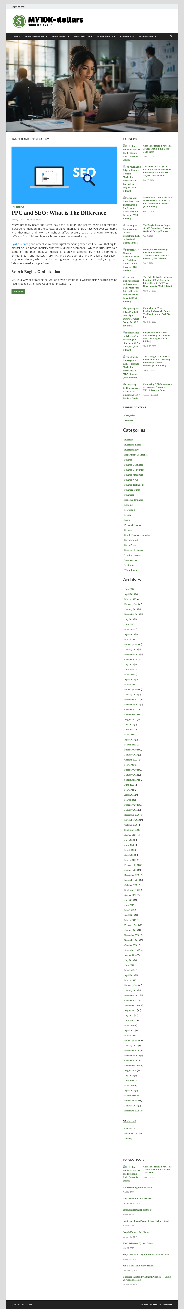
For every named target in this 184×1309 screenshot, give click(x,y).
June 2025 (129, 624)
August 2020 (130, 835)
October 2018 (130, 945)
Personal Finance (132, 525)
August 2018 (130, 955)
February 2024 (131, 689)
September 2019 (132, 890)
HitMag (168, 1304)
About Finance (145, 36)
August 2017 (130, 1010)
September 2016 (132, 1065)
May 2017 (129, 1025)
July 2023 (129, 724)
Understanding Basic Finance (137, 1187)
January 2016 (131, 1105)
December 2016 (131, 1050)
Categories (129, 415)
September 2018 (132, 950)
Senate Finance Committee (137, 535)
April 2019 (129, 915)
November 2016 (132, 1055)
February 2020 (131, 865)
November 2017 (132, 995)
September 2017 (132, 1005)
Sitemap (128, 1138)
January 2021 (131, 810)
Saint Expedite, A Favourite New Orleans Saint (146, 1221)
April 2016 (129, 1090)
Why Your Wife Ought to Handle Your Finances (146, 1254)
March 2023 (130, 744)
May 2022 (129, 765)
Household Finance (133, 500)
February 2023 (131, 749)
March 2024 (130, 684)
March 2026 (130, 599)
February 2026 (131, 604)
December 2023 (131, 699)
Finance (128, 460)
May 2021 (129, 790)
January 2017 (131, 1045)
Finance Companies (134, 470)
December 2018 (131, 935)
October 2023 (130, 709)
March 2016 (130, 1095)
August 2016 (130, 1070)
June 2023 (129, 729)
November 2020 (132, 820)
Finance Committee (34, 36)
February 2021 (131, 805)
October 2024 (130, 659)
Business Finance (132, 444)
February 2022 (131, 770)
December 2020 (131, 815)
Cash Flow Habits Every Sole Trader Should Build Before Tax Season (157, 149)
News (127, 520)
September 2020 (132, 830)
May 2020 (129, 850)
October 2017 (130, 1000)
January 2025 (131, 649)
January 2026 (131, 609)
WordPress (156, 1304)
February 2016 (131, 1100)
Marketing (129, 510)
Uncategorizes (131, 560)
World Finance (131, 570)
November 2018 (132, 940)
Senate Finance (105, 36)
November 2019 (132, 880)
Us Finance (125, 36)
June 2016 (129, 1080)
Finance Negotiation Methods (137, 1210)
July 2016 (129, 1075)
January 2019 (131, 930)
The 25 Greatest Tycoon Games (138, 1243)
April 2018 (129, 975)
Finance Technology (134, 485)
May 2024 (129, 674)
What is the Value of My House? (138, 1265)
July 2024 (129, 664)
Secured (128, 530)
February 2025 (131, 644)
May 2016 (129, 1085)
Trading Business (132, 555)
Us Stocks (129, 565)
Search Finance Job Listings (136, 1232)
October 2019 (130, 885)
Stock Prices (130, 545)
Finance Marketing (133, 475)
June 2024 (129, 669)
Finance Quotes (82, 36)
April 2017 (129, 1030)
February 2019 (131, 925)
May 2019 (129, 910)
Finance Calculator (133, 465)
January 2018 (131, 990)
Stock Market (131, 540)
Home (17, 36)
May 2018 (129, 970)
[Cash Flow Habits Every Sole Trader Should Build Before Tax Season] (132, 146)
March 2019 (130, 920)
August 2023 (130, 719)
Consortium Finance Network (137, 1198)
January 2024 (131, 694)
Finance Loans (59, 36)
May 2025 (129, 629)
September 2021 (132, 780)
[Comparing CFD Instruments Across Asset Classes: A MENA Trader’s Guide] (132, 384)
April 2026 (129, 594)
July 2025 (129, 619)
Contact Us (129, 1128)
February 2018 (131, 985)
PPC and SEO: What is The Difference (59, 213)
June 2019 (129, 905)
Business (128, 439)
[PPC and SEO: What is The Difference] (64, 175)
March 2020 (130, 860)
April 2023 (129, 739)
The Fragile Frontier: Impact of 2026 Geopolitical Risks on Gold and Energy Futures (157, 228)
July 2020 (129, 840)
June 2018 (129, 965)
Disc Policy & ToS (133, 1133)
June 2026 (129, 589)
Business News (18, 207)
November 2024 (132, 654)
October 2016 (130, 1060)
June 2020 (129, 845)
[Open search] (171, 36)
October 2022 (130, 759)
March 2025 (130, 639)
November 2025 (132, 614)
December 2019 (131, 875)
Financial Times (132, 490)
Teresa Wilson (35, 219)
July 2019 (129, 900)
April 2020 (129, 855)
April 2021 (129, 795)
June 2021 (129, 785)
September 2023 (132, 714)
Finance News (131, 480)
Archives (128, 420)
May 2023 (129, 734)
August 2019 (130, 895)
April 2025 (129, 634)
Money (127, 515)
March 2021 (130, 800)
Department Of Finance (135, 455)
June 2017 (129, 1020)
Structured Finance (133, 550)
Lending (128, 505)
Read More (17, 291)
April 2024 (129, 679)
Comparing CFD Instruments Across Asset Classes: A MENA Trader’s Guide (157, 387)
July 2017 (129, 1015)
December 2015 (131, 1110)
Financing (129, 495)
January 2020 (131, 870)
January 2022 (131, 775)
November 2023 (132, 704)
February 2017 (131, 1040)
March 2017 (130, 1035)
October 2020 (130, 825)
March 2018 (130, 980)
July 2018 (129, 960)
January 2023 (131, 754)
